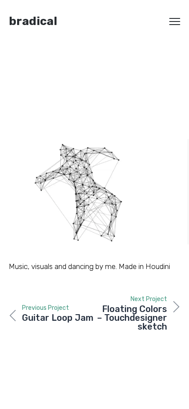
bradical (33, 21)
